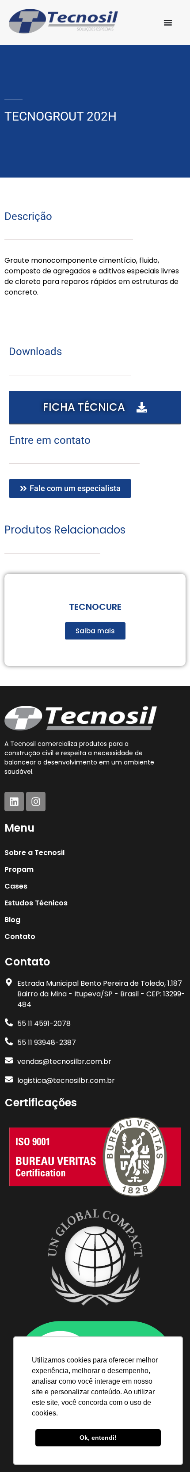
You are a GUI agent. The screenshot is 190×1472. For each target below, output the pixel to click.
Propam (19, 869)
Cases (15, 886)
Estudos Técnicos (36, 903)
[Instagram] (36, 801)
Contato (19, 936)
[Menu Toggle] (167, 22)
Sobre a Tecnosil (34, 853)
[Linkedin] (14, 801)
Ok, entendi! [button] (98, 1437)
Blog (12, 920)
